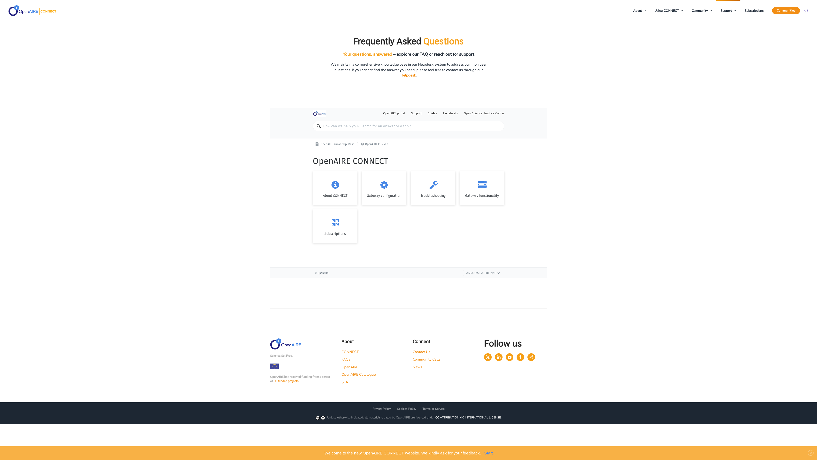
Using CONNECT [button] (666, 11)
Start (488, 453)
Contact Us (421, 351)
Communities (786, 11)
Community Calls (426, 359)
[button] (806, 10)
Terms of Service (433, 409)
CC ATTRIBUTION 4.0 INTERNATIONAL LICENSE (468, 417)
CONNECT (350, 351)
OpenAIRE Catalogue (358, 374)
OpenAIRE (349, 367)
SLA (344, 382)
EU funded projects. (286, 381)
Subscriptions (754, 11)
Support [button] (726, 11)
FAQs (345, 359)
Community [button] (700, 11)
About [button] (637, 11)
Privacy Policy (382, 409)
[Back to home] (32, 10)
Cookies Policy (406, 409)
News (417, 367)
